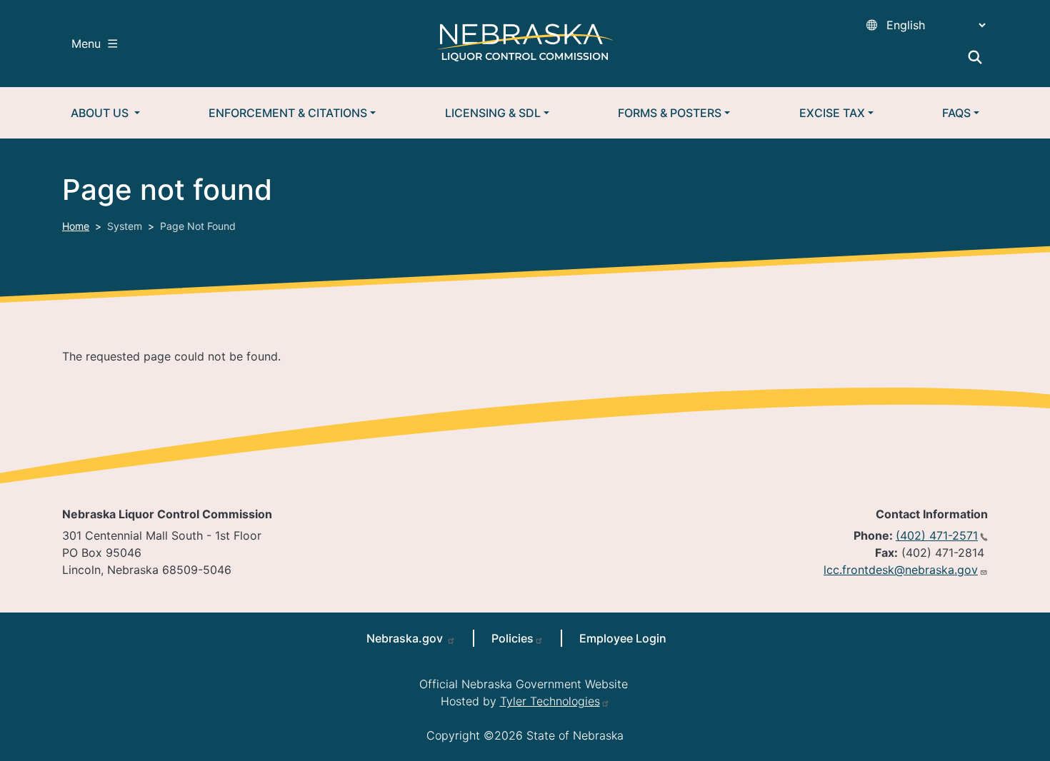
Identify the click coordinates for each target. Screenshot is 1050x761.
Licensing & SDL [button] (493, 113)
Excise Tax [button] (832, 113)
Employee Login (622, 638)
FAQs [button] (956, 113)
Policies (512, 638)
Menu (86, 43)
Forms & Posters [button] (669, 113)
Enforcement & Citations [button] (288, 113)
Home (75, 226)
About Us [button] (101, 113)
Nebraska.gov (406, 638)
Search (975, 57)
